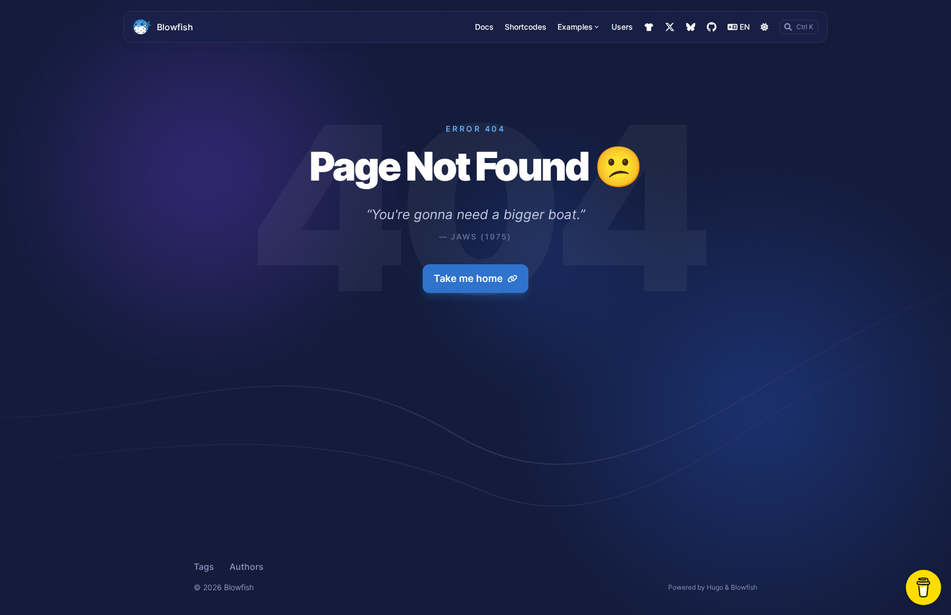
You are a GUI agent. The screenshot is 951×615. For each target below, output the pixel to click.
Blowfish (175, 26)
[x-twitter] (670, 27)
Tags (204, 566)
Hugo (715, 587)
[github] (712, 27)
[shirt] (649, 27)
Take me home (468, 278)
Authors (246, 566)
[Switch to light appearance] (764, 27)
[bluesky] (691, 27)
